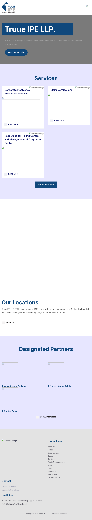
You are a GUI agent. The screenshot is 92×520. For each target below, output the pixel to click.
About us (51, 447)
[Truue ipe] (8, 7)
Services (51, 459)
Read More (13, 124)
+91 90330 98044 (9, 486)
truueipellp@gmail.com (10, 490)
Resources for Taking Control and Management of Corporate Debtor (22, 139)
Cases (50, 456)
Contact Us (52, 471)
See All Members (48, 417)
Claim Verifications (61, 89)
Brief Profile (52, 474)
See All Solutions (46, 184)
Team (50, 468)
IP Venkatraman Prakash (14, 386)
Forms (50, 450)
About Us (10, 323)
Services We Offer (16, 52)
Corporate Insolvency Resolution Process (17, 91)
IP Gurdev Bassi (9, 411)
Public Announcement (56, 462)
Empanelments (53, 453)
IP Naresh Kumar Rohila (59, 386)
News (50, 465)
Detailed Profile (54, 477)
